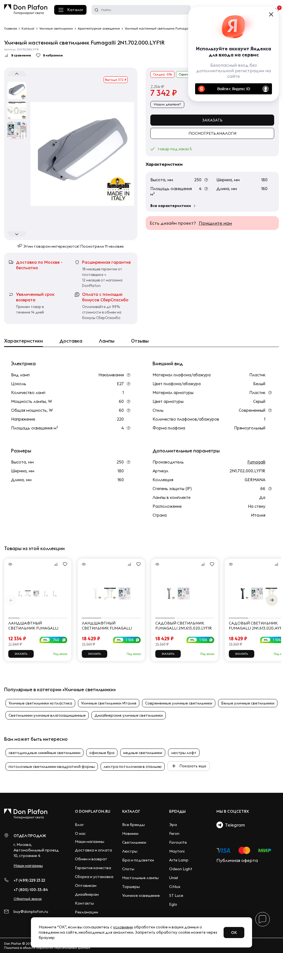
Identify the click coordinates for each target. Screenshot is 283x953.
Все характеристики (170, 205)
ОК (234, 932)
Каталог (75, 9)
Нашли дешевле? (167, 104)
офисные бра (101, 752)
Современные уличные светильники (178, 703)
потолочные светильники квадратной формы (52, 766)
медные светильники (142, 752)
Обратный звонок (28, 899)
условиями (123, 926)
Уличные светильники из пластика (40, 703)
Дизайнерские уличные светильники (129, 715)
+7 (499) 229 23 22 (29, 880)
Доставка (70, 341)
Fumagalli (256, 462)
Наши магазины (28, 865)
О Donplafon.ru (92, 811)
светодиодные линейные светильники (44, 752)
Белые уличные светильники (247, 703)
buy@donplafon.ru (31, 911)
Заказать (212, 120)
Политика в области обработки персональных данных (47, 948)
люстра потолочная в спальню (133, 766)
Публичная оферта (237, 860)
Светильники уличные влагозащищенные (47, 715)
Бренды (177, 811)
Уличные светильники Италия (108, 703)
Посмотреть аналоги (212, 133)
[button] (272, 600)
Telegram (234, 825)
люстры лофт (183, 752)
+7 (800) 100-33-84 (31, 889)
